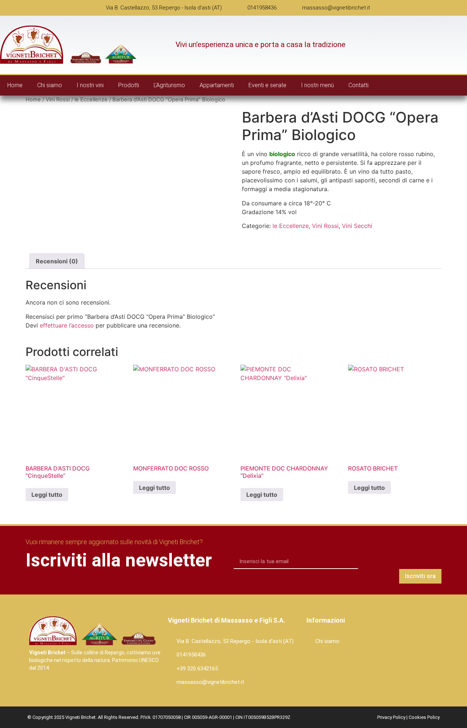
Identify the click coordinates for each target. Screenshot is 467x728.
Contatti (358, 85)
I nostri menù (317, 85)
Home (15, 85)
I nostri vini (90, 85)
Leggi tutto (46, 494)
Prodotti (128, 85)
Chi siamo (49, 85)
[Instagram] (459, 85)
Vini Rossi (58, 99)
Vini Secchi (357, 225)
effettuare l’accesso (67, 325)
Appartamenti (217, 85)
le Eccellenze (91, 99)
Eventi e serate (267, 85)
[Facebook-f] (444, 85)
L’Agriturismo (169, 85)
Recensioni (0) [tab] (57, 261)
